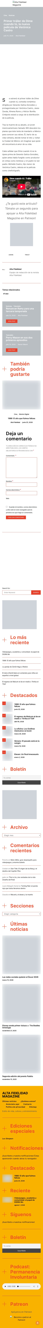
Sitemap (32, 1107)
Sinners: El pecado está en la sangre (26, 742)
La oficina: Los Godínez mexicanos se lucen (24, 730)
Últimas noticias (9, 1101)
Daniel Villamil (23, 344)
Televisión (17, 306)
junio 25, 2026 (27, 422)
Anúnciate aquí (12, 1104)
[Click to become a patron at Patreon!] (21, 234)
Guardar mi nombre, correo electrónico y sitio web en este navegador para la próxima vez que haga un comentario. (21, 509)
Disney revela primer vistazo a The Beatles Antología (21, 1026)
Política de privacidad (15, 1107)
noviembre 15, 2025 (9, 1079)
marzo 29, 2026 (20, 734)
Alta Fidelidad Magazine (15, 1094)
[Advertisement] (21, 71)
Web (7, 498)
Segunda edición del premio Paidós (17, 1076)
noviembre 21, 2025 (9, 1031)
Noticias (12, 15)
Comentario (10, 456)
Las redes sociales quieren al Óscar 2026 (20, 977)
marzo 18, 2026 (19, 746)
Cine (5, 15)
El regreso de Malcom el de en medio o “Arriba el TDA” (27, 717)
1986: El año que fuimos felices (21, 418)
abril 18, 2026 (19, 721)
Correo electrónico (13, 490)
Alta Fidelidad (20, 36)
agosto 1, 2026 (19, 1205)
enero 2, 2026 (19, 757)
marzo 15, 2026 (7, 980)
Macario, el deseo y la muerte (22, 895)
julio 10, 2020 (8, 36)
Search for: (6, 588)
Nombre (9, 481)
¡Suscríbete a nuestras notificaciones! (18, 1222)
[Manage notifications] (37, 1323)
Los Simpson (7, 1138)
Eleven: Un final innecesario (26, 754)
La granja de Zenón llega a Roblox (15, 667)
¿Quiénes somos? (28, 1101)
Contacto (27, 1104)
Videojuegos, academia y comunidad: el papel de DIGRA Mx (25, 1200)
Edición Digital (24, 414)
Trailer (6, 294)
